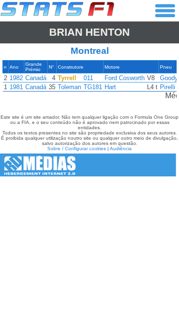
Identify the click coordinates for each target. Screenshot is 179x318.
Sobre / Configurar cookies (76, 148)
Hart (110, 87)
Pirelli (167, 87)
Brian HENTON (89, 32)
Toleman (69, 87)
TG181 (93, 87)
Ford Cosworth (125, 78)
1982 (16, 78)
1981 (16, 87)
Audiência (121, 148)
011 (88, 78)
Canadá (35, 78)
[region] (89, 82)
